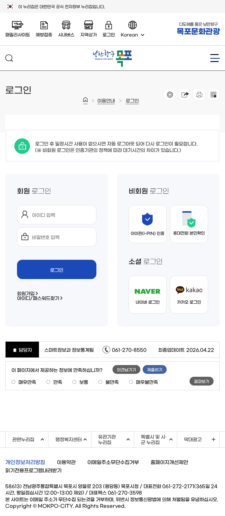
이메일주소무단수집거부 (113, 461)
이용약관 (66, 461)
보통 (83, 381)
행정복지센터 (73, 438)
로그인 (132, 100)
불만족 (112, 381)
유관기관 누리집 (116, 439)
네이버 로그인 (148, 302)
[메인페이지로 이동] (112, 52)
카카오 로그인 (189, 302)
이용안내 (106, 100)
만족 (57, 381)
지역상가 (88, 34)
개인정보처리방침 (25, 462)
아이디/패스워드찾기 (38, 297)
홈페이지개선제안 (169, 461)
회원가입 (26, 293)
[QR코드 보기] (213, 94)
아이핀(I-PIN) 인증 (147, 233)
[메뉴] (215, 58)
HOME (85, 100)
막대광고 (193, 439)
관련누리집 (30, 438)
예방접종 (44, 34)
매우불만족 (147, 381)
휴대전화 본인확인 (189, 233)
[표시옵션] (169, 94)
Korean (129, 34)
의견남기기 (126, 369)
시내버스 (66, 34)
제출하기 (154, 369)
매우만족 (27, 381)
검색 (9, 58)
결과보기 (201, 381)
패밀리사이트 (17, 34)
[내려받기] (199, 94)
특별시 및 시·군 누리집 (159, 439)
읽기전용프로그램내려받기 (33, 469)
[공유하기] (184, 94)
